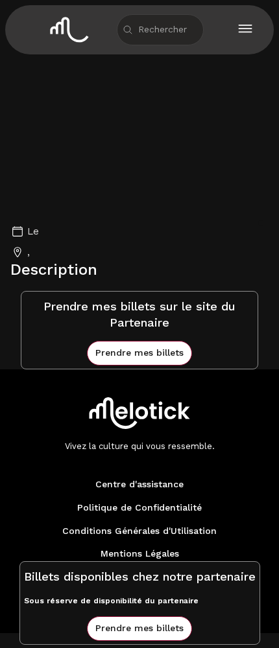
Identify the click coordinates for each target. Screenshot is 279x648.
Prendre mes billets (139, 352)
